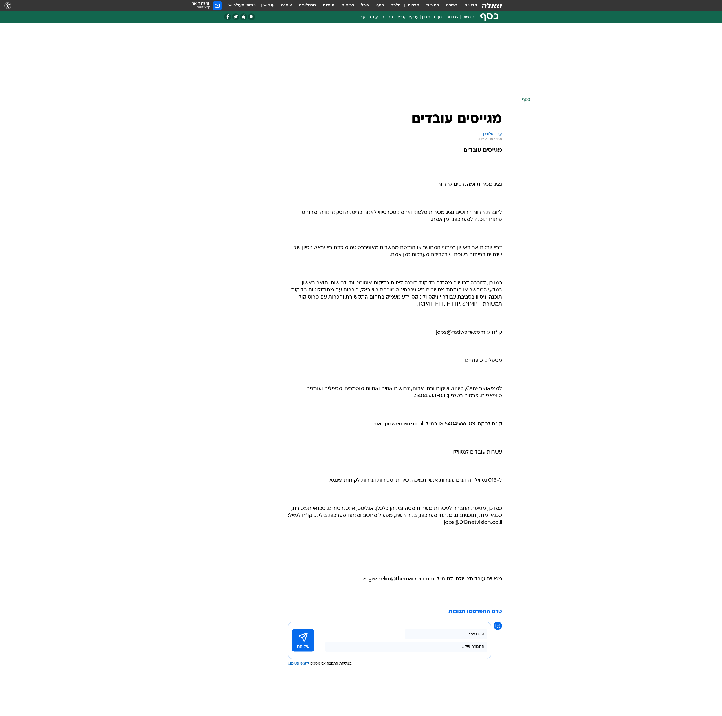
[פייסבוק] (227, 16)
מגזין (426, 17)
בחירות (432, 5)
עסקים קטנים (408, 17)
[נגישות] (7, 5)
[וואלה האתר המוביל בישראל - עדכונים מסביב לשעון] (492, 5)
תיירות (328, 5)
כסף (380, 5)
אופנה (286, 5)
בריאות (347, 5)
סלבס (396, 5)
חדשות (470, 5)
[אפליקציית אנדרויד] (251, 16)
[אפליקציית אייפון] (243, 16)
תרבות (413, 5)
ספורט (451, 5)
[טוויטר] (235, 16)
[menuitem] (467, 6)
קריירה (387, 17)
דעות (438, 17)
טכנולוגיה (307, 5)
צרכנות (452, 17)
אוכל (365, 5)
